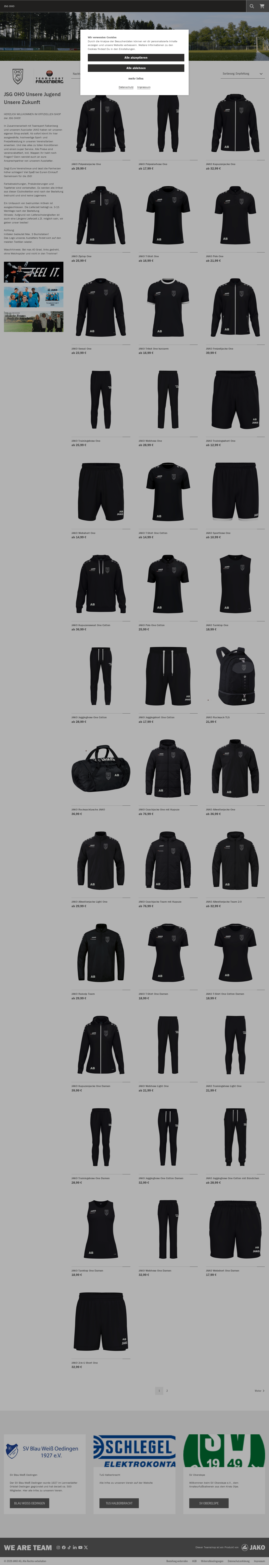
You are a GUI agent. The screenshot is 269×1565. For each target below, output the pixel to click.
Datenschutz (126, 87)
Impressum (143, 87)
